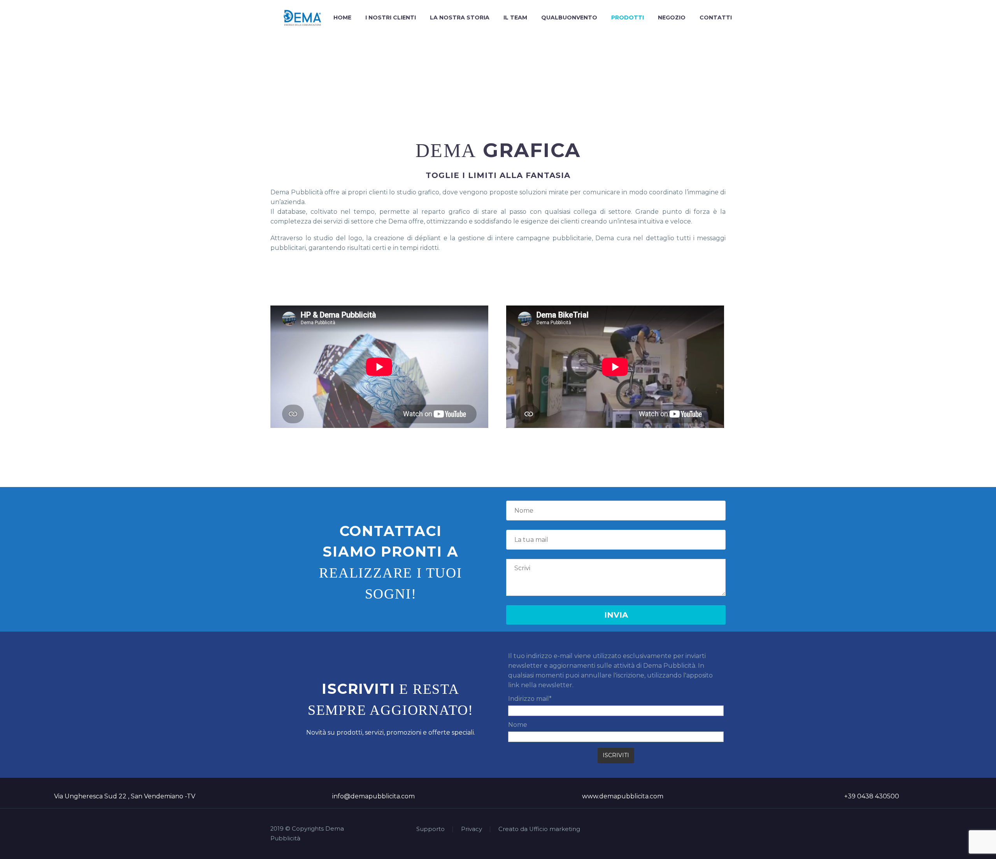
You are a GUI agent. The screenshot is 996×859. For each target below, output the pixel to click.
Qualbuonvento (569, 17)
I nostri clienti (390, 17)
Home (342, 17)
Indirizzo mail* (530, 698)
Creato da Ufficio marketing (539, 829)
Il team (515, 17)
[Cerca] (746, 18)
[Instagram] (713, 829)
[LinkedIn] (703, 829)
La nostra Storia (459, 17)
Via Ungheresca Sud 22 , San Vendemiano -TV (124, 796)
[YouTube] (723, 829)
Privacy (471, 829)
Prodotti (627, 17)
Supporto (430, 829)
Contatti (716, 17)
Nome (517, 724)
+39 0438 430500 (871, 796)
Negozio (672, 17)
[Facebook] (693, 829)
